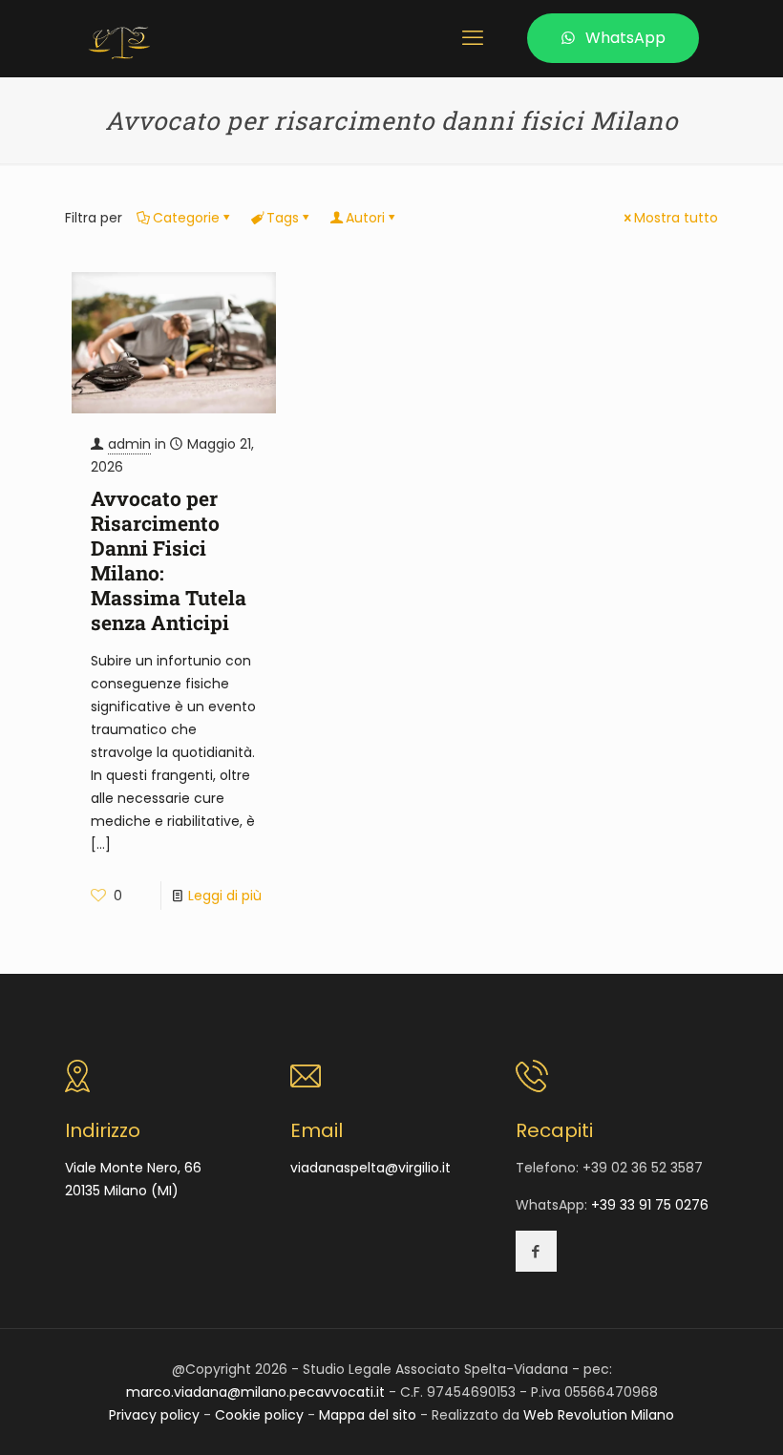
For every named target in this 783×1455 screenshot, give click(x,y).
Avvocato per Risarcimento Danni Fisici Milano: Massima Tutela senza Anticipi (168, 560)
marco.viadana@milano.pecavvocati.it (255, 1392)
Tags (282, 217)
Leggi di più (225, 895)
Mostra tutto (676, 217)
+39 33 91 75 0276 (650, 1204)
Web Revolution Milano (598, 1414)
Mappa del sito (367, 1414)
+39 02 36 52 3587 (642, 1167)
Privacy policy (154, 1414)
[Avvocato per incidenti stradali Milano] (120, 38)
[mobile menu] (472, 38)
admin (129, 443)
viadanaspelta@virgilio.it (370, 1167)
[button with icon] (536, 1251)
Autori (365, 217)
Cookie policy (259, 1414)
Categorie (186, 217)
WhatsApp (625, 38)
